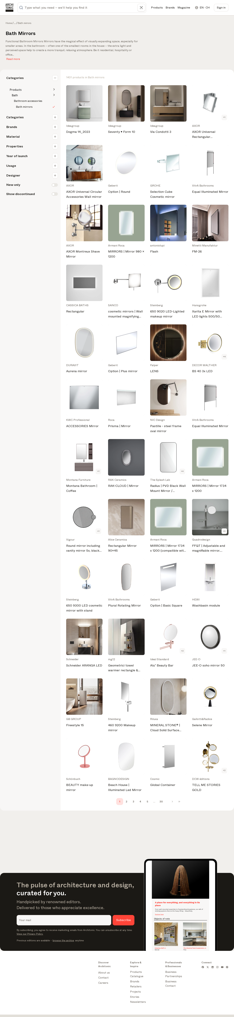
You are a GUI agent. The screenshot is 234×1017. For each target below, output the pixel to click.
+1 (224, 117)
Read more (13, 58)
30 (161, 801)
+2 (182, 650)
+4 (224, 356)
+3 (224, 531)
